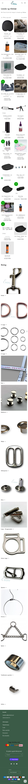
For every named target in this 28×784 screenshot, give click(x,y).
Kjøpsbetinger (6, 724)
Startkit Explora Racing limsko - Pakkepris (7, 216)
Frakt (4, 727)
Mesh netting (20, 196)
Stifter (2, 704)
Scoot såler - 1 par (7, 33)
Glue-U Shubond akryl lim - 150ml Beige (7, 55)
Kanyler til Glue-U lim (7, 74)
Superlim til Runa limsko (20, 134)
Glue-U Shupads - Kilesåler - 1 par (21, 236)
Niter (2, 500)
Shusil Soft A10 (7, 255)
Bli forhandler (6, 735)
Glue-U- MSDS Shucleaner (20, 215)
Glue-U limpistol (21, 115)
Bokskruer (3, 412)
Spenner (3, 587)
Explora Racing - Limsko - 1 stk (20, 54)
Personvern (5, 732)
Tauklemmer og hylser (6, 675)
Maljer (2, 441)
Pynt (2, 383)
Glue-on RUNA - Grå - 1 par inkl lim (7, 93)
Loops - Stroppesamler (6, 529)
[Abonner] (21, 754)
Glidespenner (4, 470)
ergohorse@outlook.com (8, 715)
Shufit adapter (7, 134)
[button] (2, 3)
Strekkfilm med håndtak (7, 115)
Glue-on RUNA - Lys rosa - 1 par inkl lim (7, 228)
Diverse (3, 616)
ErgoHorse (15, 781)
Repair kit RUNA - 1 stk (7, 153)
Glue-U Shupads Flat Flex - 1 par (7, 196)
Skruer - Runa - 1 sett (20, 174)
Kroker (2, 295)
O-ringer (3, 354)
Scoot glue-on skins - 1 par (20, 93)
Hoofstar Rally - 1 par (20, 33)
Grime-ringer (4, 558)
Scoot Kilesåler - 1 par (20, 74)
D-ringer (3, 324)
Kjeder (2, 646)
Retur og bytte (6, 730)
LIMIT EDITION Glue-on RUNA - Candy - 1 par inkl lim (20, 154)
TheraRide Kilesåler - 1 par (7, 174)
